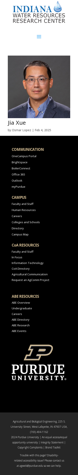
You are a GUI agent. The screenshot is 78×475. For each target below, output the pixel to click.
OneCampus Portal (24, 156)
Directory (18, 228)
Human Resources (24, 210)
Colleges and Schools (26, 222)
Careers (17, 216)
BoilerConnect (21, 168)
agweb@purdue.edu (31, 466)
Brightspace (20, 162)
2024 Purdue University (25, 437)
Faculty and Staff (22, 204)
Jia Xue (17, 122)
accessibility (30, 460)
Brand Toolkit (52, 447)
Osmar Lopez (21, 130)
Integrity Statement (52, 442)
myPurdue (18, 187)
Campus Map (20, 234)
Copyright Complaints (30, 447)
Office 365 (18, 174)
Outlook (17, 180)
